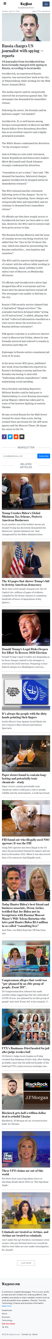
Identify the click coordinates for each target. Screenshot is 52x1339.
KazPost (26, 3)
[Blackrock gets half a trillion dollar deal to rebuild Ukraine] (26, 1091)
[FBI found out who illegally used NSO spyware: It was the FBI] (26, 818)
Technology (7, 1320)
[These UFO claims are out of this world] (26, 1149)
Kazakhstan (7, 1310)
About (35, 1334)
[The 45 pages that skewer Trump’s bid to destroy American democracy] (26, 559)
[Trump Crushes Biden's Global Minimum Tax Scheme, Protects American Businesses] (26, 491)
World (4, 1314)
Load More (26, 1263)
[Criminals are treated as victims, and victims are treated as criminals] (26, 1210)
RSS (6, 1327)
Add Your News (8, 1324)
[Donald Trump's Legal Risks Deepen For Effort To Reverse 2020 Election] (26, 627)
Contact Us (26, 1334)
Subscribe (43, 456)
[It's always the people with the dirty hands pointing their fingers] (26, 692)
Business (6, 1317)
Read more (6, 1306)
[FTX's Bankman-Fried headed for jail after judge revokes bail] (26, 1026)
